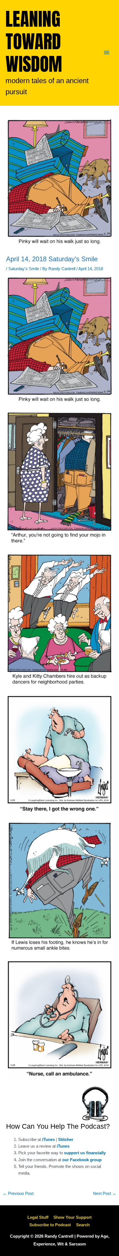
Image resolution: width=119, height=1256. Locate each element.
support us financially (85, 1153)
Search (83, 1225)
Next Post (104, 1193)
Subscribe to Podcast (50, 1225)
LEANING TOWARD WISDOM (34, 41)
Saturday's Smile (23, 269)
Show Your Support (72, 1217)
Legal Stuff (37, 1217)
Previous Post (18, 1193)
